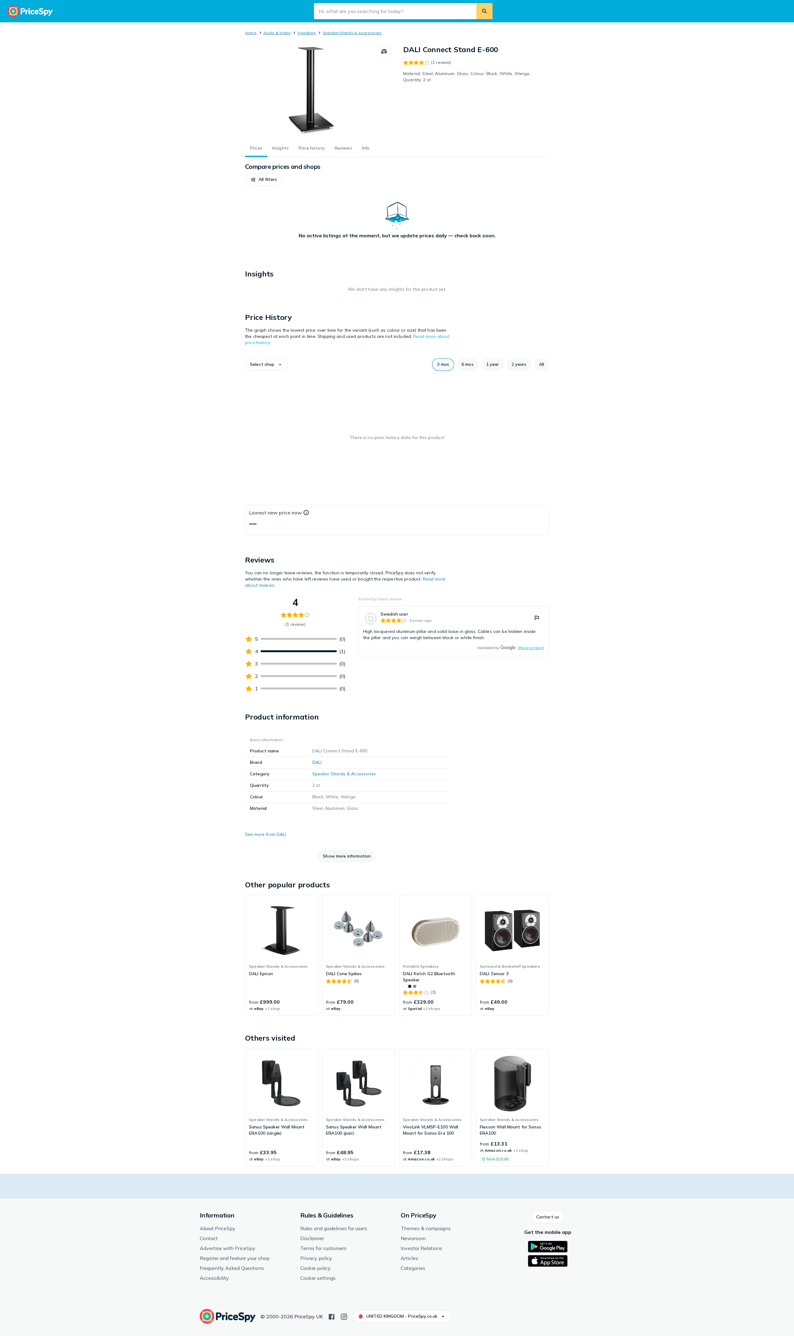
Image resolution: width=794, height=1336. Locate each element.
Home (250, 32)
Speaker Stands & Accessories (352, 32)
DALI (317, 762)
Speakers (306, 32)
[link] (453, 631)
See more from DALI (265, 834)
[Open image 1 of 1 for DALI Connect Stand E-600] (311, 91)
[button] (263, 179)
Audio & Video (277, 32)
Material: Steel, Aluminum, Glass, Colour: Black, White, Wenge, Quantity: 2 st (467, 77)
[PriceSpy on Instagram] (344, 1316)
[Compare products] (384, 51)
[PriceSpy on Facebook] (331, 1316)
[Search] (484, 11)
